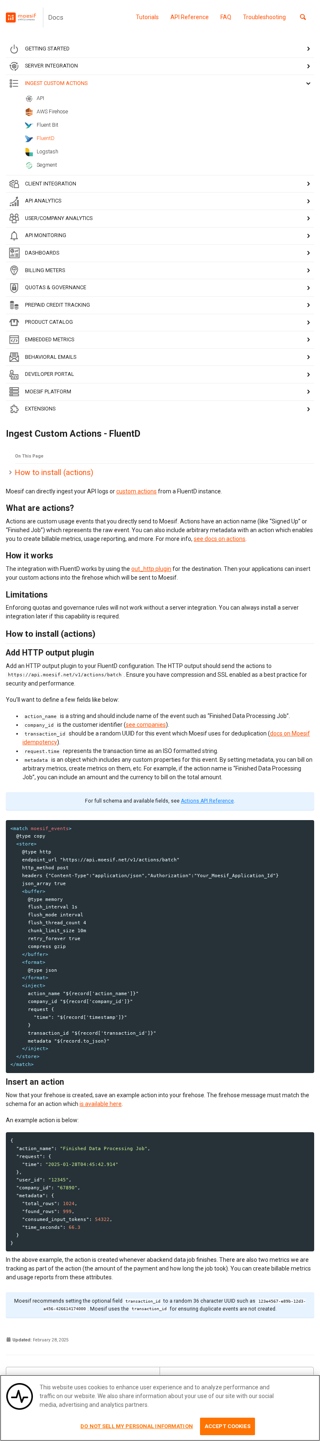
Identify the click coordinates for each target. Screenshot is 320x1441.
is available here (101, 1104)
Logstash (47, 151)
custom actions (136, 491)
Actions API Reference (207, 801)
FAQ (225, 17)
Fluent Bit (47, 125)
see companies (146, 724)
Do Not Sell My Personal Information (136, 1426)
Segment (47, 165)
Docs (55, 17)
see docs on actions (219, 538)
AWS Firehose (52, 111)
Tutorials (147, 17)
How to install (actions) (54, 472)
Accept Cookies (227, 1426)
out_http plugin (151, 568)
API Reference (189, 17)
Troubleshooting (264, 17)
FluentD (46, 138)
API (40, 98)
